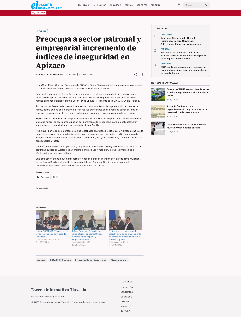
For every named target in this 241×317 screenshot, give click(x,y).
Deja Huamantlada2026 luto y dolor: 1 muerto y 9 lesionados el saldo (187, 126)
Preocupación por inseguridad (90, 260)
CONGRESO (115, 5)
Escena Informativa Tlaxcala (58, 289)
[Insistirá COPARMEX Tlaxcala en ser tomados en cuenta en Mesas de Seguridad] (52, 220)
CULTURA (155, 5)
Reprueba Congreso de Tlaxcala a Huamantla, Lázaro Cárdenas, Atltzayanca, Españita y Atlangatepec (181, 41)
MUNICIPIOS (100, 5)
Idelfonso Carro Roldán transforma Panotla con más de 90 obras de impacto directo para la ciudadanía (183, 55)
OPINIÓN (129, 5)
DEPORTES (142, 5)
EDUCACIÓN (84, 5)
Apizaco (41, 260)
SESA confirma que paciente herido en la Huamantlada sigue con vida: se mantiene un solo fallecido (184, 70)
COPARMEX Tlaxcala (60, 260)
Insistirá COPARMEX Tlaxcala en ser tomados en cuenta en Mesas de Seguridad (52, 234)
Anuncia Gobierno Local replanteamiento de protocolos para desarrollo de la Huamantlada (187, 109)
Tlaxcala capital (119, 260)
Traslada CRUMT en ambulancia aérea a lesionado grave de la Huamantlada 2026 (188, 92)
